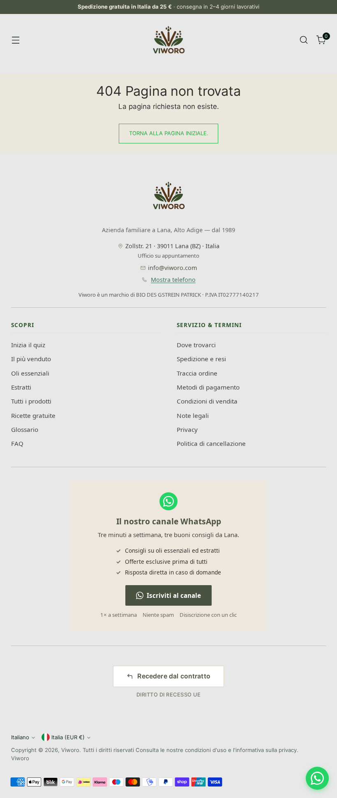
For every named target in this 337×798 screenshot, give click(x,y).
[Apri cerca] (303, 40)
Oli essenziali (30, 373)
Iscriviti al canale (174, 595)
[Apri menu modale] (15, 40)
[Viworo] (168, 39)
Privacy (187, 429)
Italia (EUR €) (68, 737)
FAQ (17, 443)
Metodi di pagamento (208, 387)
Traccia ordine (197, 373)
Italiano (20, 737)
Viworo (70, 750)
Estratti (21, 387)
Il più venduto (31, 359)
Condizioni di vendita (207, 401)
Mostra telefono (173, 280)
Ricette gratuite (33, 415)
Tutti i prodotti (31, 401)
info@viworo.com (172, 268)
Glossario (24, 429)
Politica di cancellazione (211, 443)
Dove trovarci (196, 345)
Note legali (193, 415)
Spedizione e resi (201, 359)
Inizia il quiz (28, 345)
